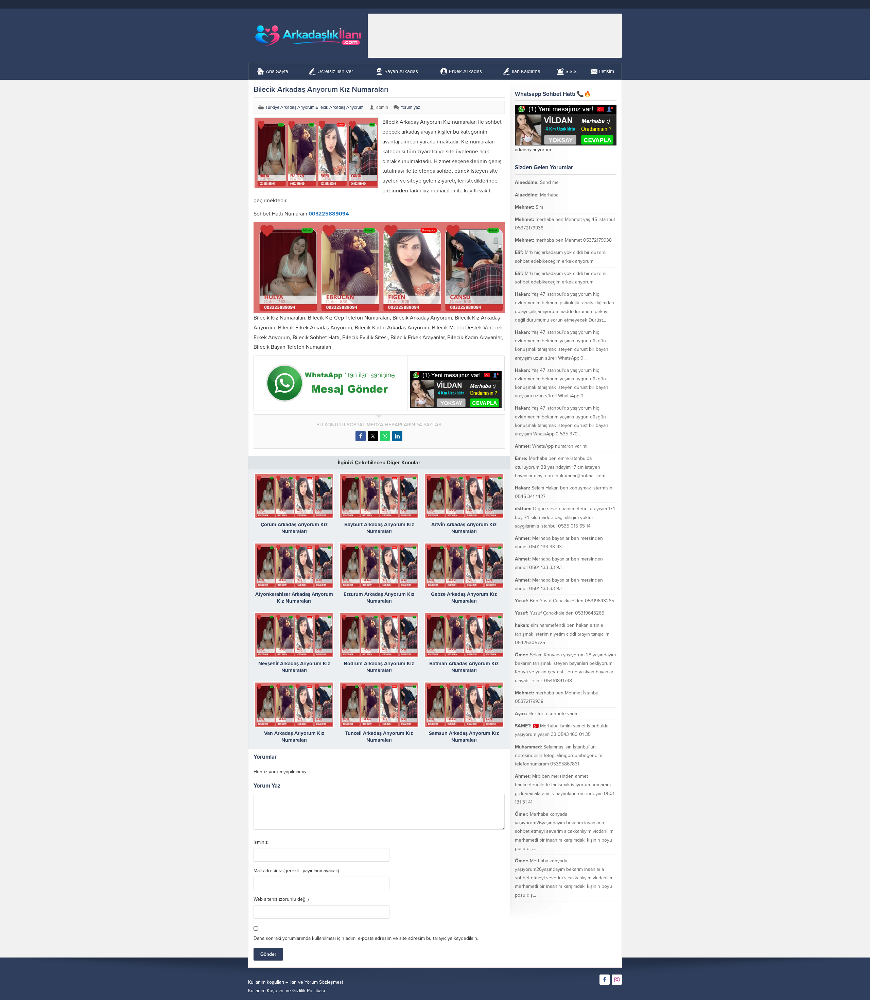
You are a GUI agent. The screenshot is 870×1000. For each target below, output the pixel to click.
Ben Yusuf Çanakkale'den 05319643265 (572, 601)
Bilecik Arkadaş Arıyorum (340, 107)
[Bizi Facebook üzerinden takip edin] (604, 980)
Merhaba (549, 195)
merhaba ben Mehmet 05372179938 (574, 240)
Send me (549, 182)
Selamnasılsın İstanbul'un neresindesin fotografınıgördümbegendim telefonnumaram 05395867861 (558, 755)
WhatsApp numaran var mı (559, 446)
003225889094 (329, 213)
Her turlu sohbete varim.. (554, 714)
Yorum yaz (410, 107)
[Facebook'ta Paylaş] (360, 436)
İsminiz (261, 842)
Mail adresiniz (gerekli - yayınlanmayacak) (296, 870)
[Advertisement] (495, 35)
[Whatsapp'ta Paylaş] (385, 436)
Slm (539, 207)
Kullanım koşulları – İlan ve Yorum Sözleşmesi (295, 982)
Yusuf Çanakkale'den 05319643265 (567, 613)
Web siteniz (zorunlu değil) (281, 899)
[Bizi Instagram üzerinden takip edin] (617, 980)
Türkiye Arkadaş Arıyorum (290, 107)
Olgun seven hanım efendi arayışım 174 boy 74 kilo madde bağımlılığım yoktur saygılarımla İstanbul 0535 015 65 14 (565, 517)
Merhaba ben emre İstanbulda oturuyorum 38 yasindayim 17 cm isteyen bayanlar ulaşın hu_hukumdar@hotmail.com (560, 466)
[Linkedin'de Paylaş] (397, 436)
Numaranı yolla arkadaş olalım (577, 907)
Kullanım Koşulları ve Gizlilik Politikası (286, 991)
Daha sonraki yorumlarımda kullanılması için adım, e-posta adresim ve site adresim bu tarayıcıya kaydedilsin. (366, 938)
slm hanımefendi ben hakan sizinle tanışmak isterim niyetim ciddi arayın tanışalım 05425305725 (562, 633)
